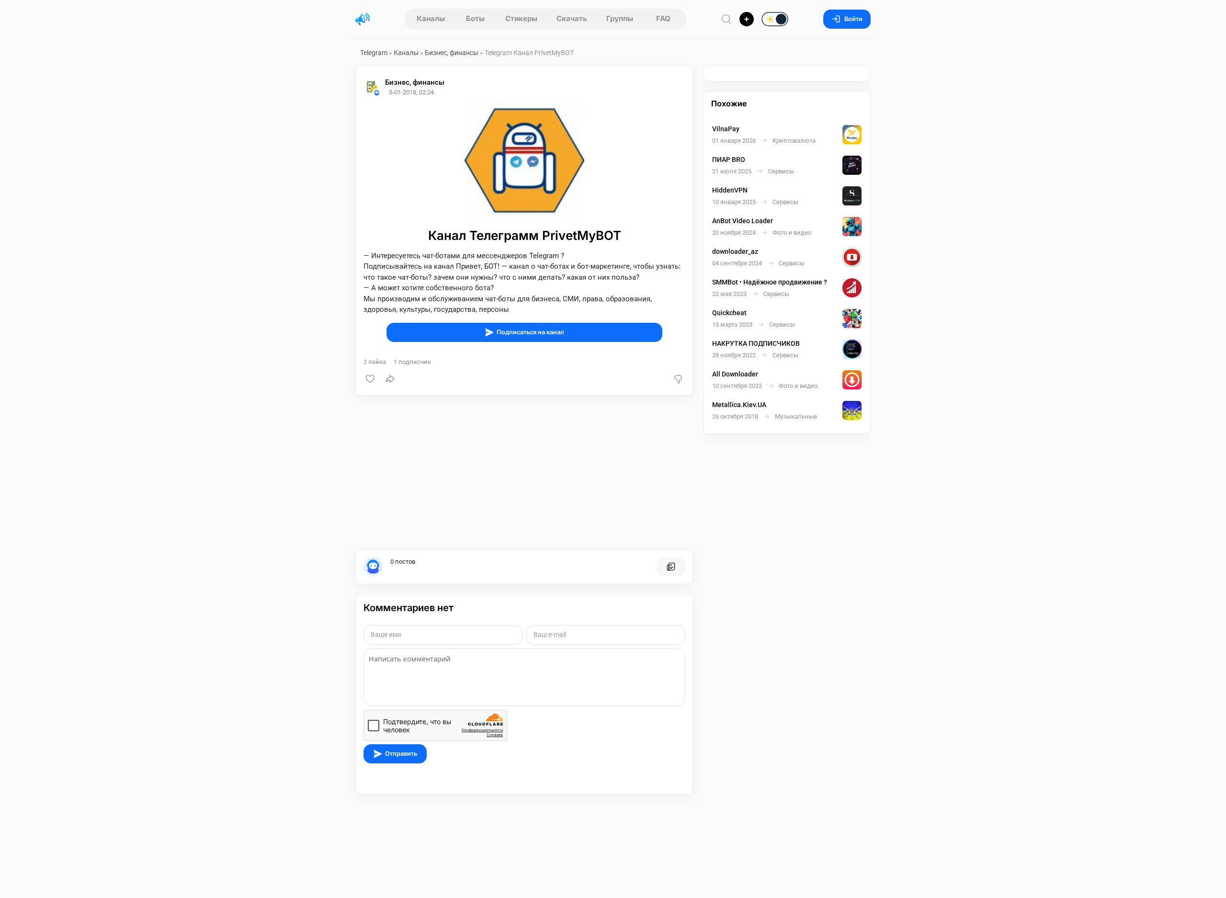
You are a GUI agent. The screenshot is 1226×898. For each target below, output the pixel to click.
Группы (619, 18)
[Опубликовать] (746, 19)
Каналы (431, 18)
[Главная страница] (362, 19)
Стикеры (521, 18)
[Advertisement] (524, 472)
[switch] (744, 19)
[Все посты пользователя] (671, 566)
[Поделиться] (390, 378)
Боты (475, 18)
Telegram (373, 53)
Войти (853, 19)
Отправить (401, 753)
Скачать (571, 18)
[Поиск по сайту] (726, 18)
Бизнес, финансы (451, 53)
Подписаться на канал (530, 332)
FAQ (663, 18)
